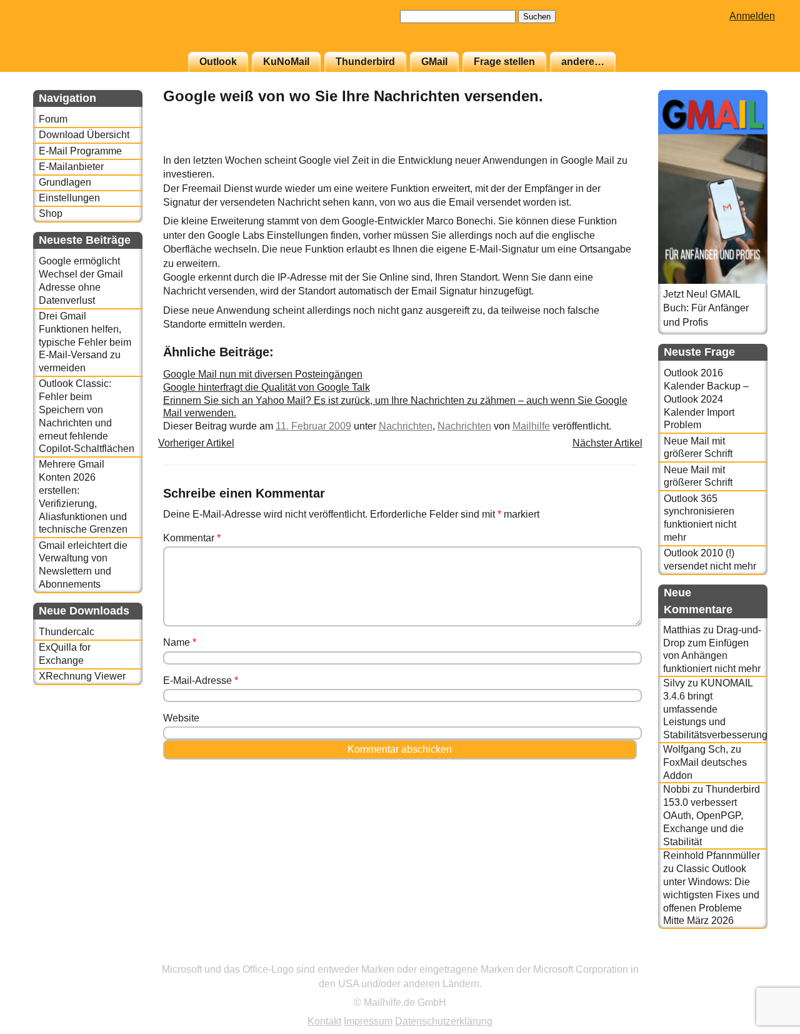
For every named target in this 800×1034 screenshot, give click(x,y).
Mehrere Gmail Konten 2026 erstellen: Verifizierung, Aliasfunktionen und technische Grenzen (83, 497)
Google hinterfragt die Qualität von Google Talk (266, 387)
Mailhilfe (531, 426)
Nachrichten (405, 426)
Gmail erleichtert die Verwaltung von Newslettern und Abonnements (83, 565)
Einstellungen (69, 198)
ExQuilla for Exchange (65, 654)
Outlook (218, 61)
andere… (582, 61)
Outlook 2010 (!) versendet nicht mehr (710, 559)
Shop (50, 213)
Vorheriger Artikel (196, 443)
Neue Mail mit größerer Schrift (698, 447)
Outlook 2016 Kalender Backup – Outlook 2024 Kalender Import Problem (706, 399)
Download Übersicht (84, 134)
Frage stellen (504, 61)
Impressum (368, 1021)
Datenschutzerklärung (443, 1021)
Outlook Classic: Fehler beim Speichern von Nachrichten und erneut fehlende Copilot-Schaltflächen (86, 416)
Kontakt (324, 1021)
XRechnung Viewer (82, 676)
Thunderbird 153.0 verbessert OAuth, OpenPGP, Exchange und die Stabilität (711, 815)
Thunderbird (365, 61)
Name (179, 642)
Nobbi (676, 789)
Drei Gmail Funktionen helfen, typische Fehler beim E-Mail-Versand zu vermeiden (85, 342)
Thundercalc (66, 631)
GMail (434, 61)
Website (181, 718)
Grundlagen (65, 182)
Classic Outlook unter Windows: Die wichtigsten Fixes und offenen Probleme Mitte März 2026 (711, 894)
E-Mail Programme (80, 151)
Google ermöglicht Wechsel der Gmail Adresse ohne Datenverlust (81, 280)
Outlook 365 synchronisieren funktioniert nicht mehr (700, 518)
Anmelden (752, 16)
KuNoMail (286, 61)
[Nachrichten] (605, 146)
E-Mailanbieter (71, 166)
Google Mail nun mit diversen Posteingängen (262, 374)
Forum (53, 119)
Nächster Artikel (607, 443)
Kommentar (192, 538)
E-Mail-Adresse (200, 680)
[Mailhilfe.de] (102, 32)
